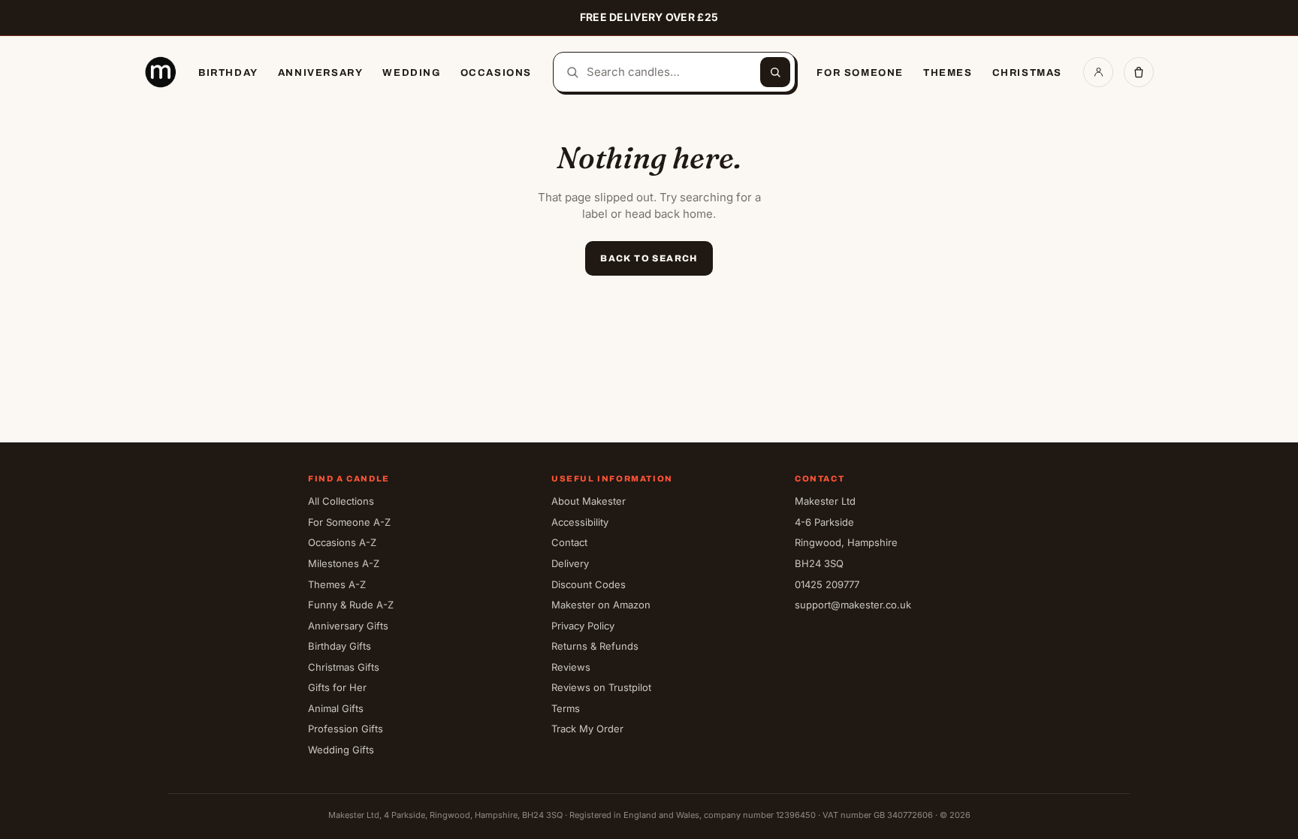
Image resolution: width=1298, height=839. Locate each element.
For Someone (860, 73)
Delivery (570, 563)
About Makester (588, 501)
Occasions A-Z (342, 542)
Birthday (228, 73)
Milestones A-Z (343, 563)
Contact (569, 542)
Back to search (649, 258)
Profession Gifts (345, 729)
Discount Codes (588, 584)
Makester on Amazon (601, 605)
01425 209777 (827, 584)
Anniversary (321, 73)
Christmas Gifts (343, 667)
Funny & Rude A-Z (351, 605)
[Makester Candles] (160, 72)
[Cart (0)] (1139, 72)
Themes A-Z (337, 584)
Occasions (496, 73)
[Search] (775, 72)
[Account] (1098, 72)
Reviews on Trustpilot (601, 687)
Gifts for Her (337, 687)
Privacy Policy (582, 626)
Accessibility (579, 522)
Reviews (570, 667)
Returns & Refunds (594, 646)
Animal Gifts (336, 708)
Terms (565, 708)
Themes (948, 73)
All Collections (341, 501)
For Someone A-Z (349, 522)
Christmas (1027, 73)
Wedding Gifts (341, 750)
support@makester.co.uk (853, 605)
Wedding (411, 73)
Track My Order (587, 729)
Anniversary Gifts (348, 626)
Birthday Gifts (339, 646)
